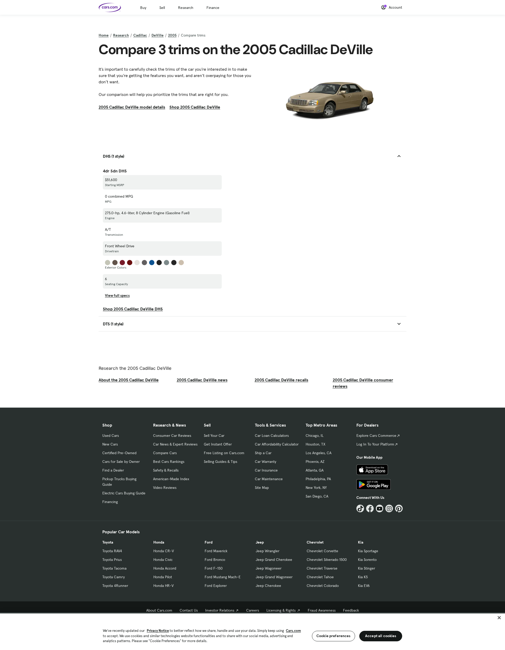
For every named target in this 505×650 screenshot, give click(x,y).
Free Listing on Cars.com (224, 453)
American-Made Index (171, 479)
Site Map (262, 487)
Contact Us (189, 610)
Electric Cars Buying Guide (123, 493)
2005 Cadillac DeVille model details (132, 107)
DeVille (158, 35)
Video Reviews (164, 487)
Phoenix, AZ (315, 461)
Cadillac (140, 35)
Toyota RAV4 (112, 551)
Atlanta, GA (315, 470)
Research (185, 7)
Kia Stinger (366, 568)
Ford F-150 (214, 568)
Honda (158, 542)
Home (104, 35)
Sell (162, 7)
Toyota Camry (113, 577)
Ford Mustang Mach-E (223, 577)
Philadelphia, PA (318, 479)
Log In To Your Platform (375, 444)
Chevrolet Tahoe (320, 577)
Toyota (107, 542)
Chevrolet (315, 542)
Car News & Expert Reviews (175, 444)
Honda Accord (164, 568)
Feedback (351, 610)
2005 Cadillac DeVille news (202, 379)
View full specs (117, 295)
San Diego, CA (317, 496)
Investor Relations (219, 610)
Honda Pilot (162, 577)
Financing (110, 501)
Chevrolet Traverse (322, 568)
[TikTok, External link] (360, 508)
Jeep (260, 542)
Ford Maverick (216, 551)
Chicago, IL (315, 435)
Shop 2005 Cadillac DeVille (194, 107)
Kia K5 (363, 577)
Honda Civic (163, 559)
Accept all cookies (380, 635)
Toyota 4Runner (115, 585)
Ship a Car (263, 453)
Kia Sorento (367, 559)
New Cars (110, 444)
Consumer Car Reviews (172, 435)
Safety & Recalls (166, 470)
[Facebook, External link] (370, 508)
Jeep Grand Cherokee (274, 559)
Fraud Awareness (322, 610)
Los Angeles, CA (318, 453)
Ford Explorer (216, 585)
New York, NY (316, 487)
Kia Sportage (368, 551)
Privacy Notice (158, 630)
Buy (143, 7)
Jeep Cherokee (268, 585)
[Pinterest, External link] (399, 508)
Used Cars (110, 435)
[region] (252, 631)
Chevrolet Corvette (322, 551)
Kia (360, 542)
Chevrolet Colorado (323, 585)
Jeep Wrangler (267, 551)
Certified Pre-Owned (119, 453)
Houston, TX (315, 444)
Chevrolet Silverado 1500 (327, 559)
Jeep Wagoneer (268, 568)
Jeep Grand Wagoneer (274, 577)
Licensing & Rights (281, 610)
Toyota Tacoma (114, 568)
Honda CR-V (163, 551)
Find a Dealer (113, 470)
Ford (209, 542)
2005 (172, 35)
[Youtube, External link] (379, 508)
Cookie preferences (333, 635)
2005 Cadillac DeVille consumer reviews (363, 383)
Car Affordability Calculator (277, 444)
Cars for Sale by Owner (121, 461)
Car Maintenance (269, 479)
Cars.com (293, 630)
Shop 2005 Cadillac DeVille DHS (133, 308)
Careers (252, 610)
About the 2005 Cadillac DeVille (129, 379)
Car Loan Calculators (272, 435)
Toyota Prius (112, 559)
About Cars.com (159, 610)
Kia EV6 (364, 585)
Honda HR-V (163, 585)
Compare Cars (165, 453)
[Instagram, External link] (389, 508)
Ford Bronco (215, 559)
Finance (212, 7)
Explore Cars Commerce (376, 435)
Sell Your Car (214, 435)
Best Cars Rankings (168, 461)
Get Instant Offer (218, 444)
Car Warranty (265, 461)
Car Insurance (266, 470)
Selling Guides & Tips (220, 461)
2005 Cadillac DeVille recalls (281, 379)
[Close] (499, 617)
